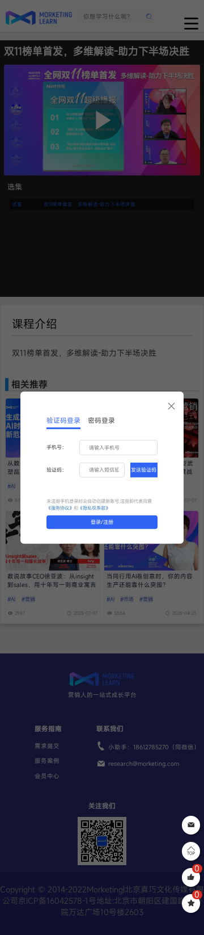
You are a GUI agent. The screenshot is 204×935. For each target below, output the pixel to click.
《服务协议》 (60, 508)
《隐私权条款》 (94, 508)
